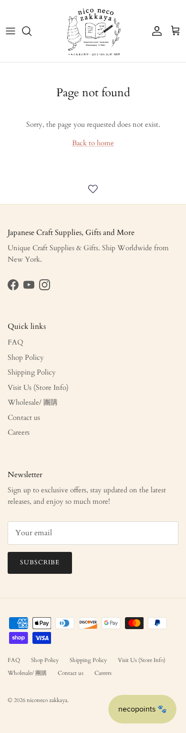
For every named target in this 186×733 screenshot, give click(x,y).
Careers (19, 432)
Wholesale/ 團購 (33, 402)
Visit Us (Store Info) (38, 387)
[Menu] (10, 30)
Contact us (24, 417)
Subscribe (40, 562)
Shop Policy (26, 357)
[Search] (31, 30)
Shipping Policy (32, 372)
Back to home (93, 143)
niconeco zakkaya (47, 700)
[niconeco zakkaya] (93, 31)
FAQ (15, 342)
